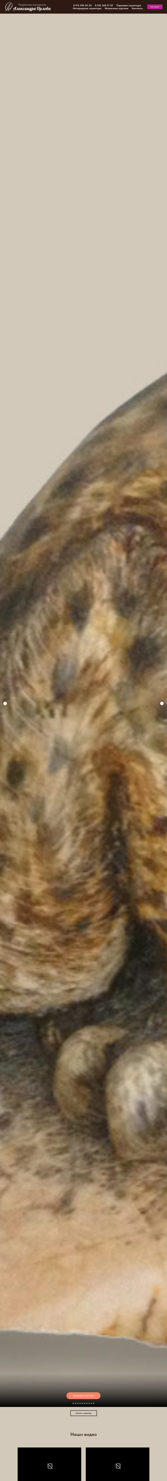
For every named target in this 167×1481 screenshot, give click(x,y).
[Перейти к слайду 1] (73, 1403)
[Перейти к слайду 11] (93, 1403)
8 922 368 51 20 (104, 5)
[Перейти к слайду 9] (89, 1403)
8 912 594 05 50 (82, 5)
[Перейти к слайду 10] (91, 1403)
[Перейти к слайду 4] (80, 1403)
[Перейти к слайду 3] (77, 1403)
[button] (83, 1413)
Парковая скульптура (128, 5)
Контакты (137, 8)
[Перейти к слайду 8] (86, 1403)
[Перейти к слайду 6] (84, 1403)
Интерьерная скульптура (87, 8)
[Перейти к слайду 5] (82, 1403)
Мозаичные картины (116, 8)
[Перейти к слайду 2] (75, 1403)
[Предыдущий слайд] (5, 703)
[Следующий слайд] (162, 703)
